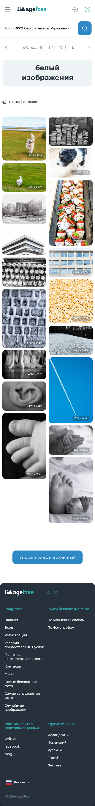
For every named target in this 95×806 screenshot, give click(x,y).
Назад (6, 47)
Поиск (85, 28)
